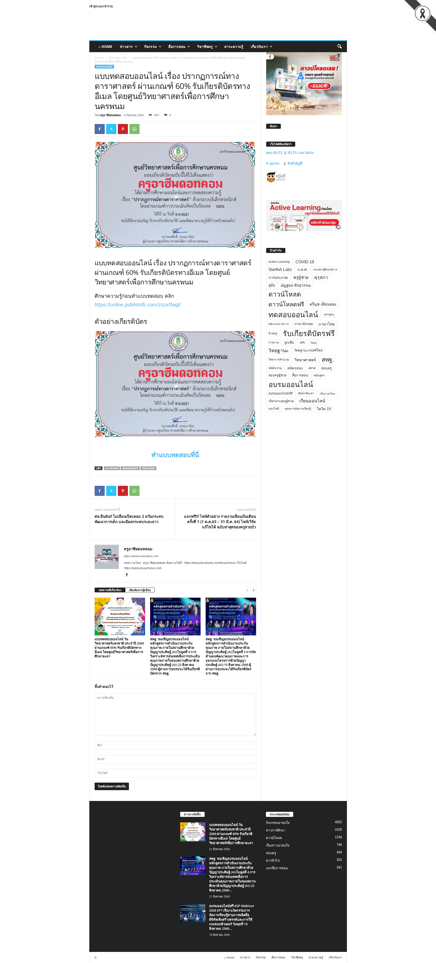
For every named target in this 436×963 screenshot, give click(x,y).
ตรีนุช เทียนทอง (323, 304)
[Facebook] (100, 129)
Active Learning (279, 261)
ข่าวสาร (126, 46)
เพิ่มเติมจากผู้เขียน (140, 590)
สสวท (312, 368)
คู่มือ (271, 285)
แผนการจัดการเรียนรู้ (298, 408)
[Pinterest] (123, 129)
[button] (339, 46)
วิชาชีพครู (205, 46)
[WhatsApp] (134, 129)
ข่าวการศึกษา (275, 830)
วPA (302, 342)
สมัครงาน (275, 368)
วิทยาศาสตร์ (148, 468)
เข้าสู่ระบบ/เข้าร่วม (101, 6)
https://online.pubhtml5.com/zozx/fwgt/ (138, 304)
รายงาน (273, 342)
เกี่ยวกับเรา (259, 46)
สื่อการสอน (176, 46)
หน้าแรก (99, 57)
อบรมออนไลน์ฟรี (280, 393)
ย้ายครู (272, 333)
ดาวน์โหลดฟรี (286, 304)
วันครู (313, 342)
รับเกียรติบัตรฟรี (309, 333)
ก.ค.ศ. (302, 270)
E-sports (273, 163)
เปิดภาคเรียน (327, 393)
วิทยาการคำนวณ (278, 359)
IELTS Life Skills (301, 153)
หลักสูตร (319, 375)
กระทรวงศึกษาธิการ (325, 269)
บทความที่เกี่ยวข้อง (110, 590)
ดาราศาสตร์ (112, 468)
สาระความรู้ (233, 46)
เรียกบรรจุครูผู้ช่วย (281, 401)
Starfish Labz (280, 269)
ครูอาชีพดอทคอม (110, 115)
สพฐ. (328, 359)
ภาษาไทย (326, 324)
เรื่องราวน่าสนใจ (277, 845)
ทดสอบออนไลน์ (130, 468)
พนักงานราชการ (278, 324)
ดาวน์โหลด (284, 294)
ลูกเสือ (289, 342)
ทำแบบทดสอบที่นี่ (175, 454)
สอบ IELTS (274, 153)
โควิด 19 (324, 409)
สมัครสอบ (295, 368)
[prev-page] (247, 590)
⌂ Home (105, 46)
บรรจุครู (329, 314)
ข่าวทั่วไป (273, 860)
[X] (111, 129)
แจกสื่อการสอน (277, 868)
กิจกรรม (150, 46)
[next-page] (253, 590)
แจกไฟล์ (273, 408)
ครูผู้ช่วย (301, 277)
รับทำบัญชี (294, 163)
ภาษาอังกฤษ (303, 324)
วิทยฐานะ (278, 350)
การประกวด (278, 278)
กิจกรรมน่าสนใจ (118, 57)
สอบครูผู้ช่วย (277, 375)
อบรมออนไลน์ (290, 384)
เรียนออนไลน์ (312, 400)
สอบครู (326, 368)
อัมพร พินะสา (306, 393)
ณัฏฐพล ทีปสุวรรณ (296, 285)
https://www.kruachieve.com (141, 556)
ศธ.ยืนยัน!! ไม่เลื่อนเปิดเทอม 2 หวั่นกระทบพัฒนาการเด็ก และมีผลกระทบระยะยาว (129, 519)
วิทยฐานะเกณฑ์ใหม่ (308, 350)
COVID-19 (304, 262)
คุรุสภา (321, 277)
